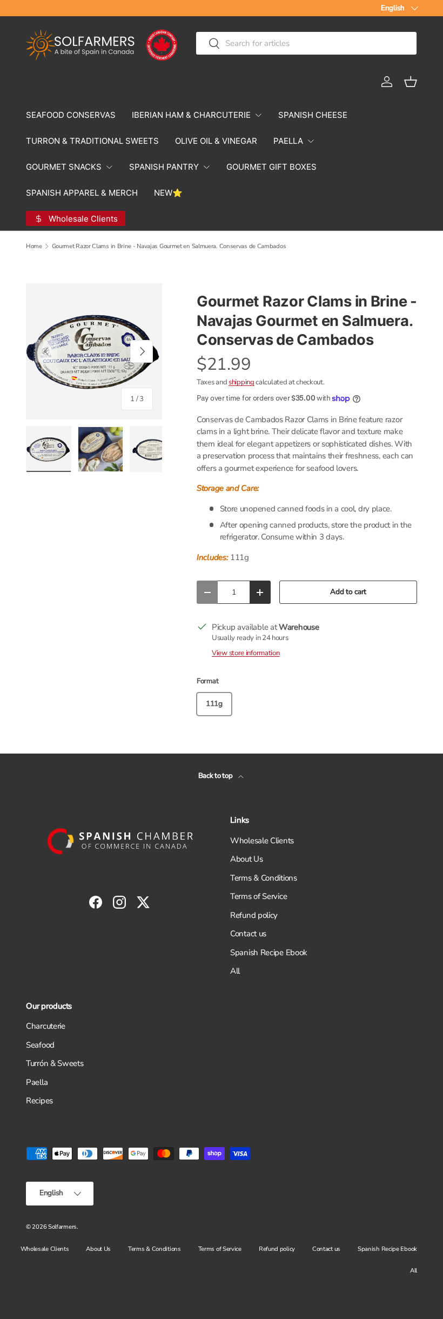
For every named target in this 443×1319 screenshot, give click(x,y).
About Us (246, 859)
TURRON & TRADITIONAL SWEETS (92, 141)
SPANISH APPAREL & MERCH (82, 193)
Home (34, 246)
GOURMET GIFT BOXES (271, 167)
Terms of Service (258, 896)
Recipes (39, 1100)
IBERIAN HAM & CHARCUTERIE (191, 115)
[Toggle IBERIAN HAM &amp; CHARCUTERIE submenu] (258, 115)
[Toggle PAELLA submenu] (310, 141)
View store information (245, 653)
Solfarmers (62, 1227)
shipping (241, 382)
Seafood (40, 1045)
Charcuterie (45, 1026)
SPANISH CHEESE (312, 115)
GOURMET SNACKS (64, 167)
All (235, 970)
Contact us (248, 933)
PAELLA (288, 141)
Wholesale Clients (262, 840)
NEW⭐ (168, 193)
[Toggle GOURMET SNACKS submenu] (109, 167)
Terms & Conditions (263, 877)
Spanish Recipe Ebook (268, 952)
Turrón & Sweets (55, 1063)
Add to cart (348, 592)
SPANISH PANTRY (164, 167)
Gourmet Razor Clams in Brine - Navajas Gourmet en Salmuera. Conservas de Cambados (169, 246)
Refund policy (254, 915)
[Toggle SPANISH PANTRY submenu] (206, 167)
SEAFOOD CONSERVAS (71, 115)
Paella (37, 1082)
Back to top (216, 776)
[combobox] (306, 43)
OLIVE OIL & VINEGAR (216, 141)
